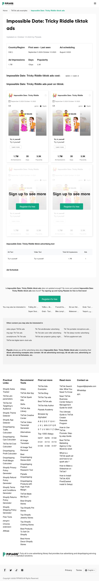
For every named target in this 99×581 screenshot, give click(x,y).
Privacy (68, 570)
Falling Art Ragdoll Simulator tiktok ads (35, 307)
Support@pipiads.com (86, 386)
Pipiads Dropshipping (26, 475)
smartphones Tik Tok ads (16, 336)
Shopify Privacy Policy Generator (9, 470)
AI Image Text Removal (26, 449)
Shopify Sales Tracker (9, 390)
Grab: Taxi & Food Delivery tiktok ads (89, 307)
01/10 (54, 441)
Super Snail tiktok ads (35, 311)
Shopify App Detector (8, 421)
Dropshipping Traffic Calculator (8, 429)
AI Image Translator (24, 442)
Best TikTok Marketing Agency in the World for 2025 (66, 444)
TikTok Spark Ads (26, 398)
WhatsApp (81, 390)
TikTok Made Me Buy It (26, 495)
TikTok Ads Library (25, 409)
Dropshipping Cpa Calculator (9, 438)
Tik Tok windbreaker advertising (47, 329)
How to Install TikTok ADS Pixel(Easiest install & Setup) (66, 480)
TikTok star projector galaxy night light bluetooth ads (49, 336)
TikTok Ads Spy (27, 393)
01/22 (54, 437)
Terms (79, 570)
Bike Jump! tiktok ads (62, 311)
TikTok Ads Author (46, 405)
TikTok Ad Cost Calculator (9, 445)
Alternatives (25, 432)
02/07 (40, 437)
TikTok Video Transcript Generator (26, 425)
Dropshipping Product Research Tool (26, 467)
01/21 (40, 441)
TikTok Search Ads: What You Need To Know (66, 389)
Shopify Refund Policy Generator (9, 480)
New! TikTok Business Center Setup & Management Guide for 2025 (66, 402)
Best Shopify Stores (25, 502)
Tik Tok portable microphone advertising (78, 329)
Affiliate (6, 530)
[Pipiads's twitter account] (11, 570)
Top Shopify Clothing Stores (27, 523)
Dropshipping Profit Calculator (10, 452)
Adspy (23, 389)
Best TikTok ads (45, 401)
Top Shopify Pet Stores (27, 509)
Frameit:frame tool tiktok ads (62, 307)
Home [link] (5, 10)
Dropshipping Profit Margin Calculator (8, 460)
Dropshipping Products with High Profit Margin (26, 485)
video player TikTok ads (16, 329)
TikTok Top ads (44, 397)
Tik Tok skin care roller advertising (48, 333)
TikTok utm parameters (8, 397)
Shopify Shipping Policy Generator (9, 510)
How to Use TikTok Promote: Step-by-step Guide (66, 431)
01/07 (54, 445)
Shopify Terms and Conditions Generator (9, 490)
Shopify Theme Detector (9, 414)
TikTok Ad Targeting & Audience (8, 406)
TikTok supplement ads (73, 336)
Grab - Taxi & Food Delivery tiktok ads (48, 311)
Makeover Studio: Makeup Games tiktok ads (76, 311)
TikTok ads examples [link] (19, 10)
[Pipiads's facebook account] (5, 570)
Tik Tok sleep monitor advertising (76, 333)
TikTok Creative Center (27, 416)
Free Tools (7, 516)
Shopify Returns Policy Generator (10, 500)
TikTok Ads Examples (43, 387)
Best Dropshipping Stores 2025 (26, 457)
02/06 (47, 437)
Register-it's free (27, 206)
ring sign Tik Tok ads (14, 333)
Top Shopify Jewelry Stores (26, 516)
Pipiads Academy (45, 409)
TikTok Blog (43, 393)
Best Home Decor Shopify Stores (26, 541)
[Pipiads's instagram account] (22, 570)
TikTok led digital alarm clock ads (19, 340)
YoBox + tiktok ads (48, 307)
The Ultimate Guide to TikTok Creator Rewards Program (66, 417)
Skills (22, 404)
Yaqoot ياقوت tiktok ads (89, 311)
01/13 (47, 441)
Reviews (24, 436)
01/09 (40, 445)
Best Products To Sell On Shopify (26, 531)
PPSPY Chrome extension (7, 524)
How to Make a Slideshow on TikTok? (66, 468)
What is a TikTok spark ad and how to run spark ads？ (66, 457)
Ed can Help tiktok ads (76, 307)
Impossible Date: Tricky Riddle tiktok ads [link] (48, 10)
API (78, 394)
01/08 (47, 445)
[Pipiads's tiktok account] (16, 570)
